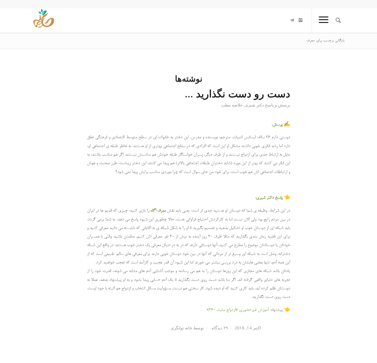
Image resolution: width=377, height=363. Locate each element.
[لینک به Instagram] (300, 20)
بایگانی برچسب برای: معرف (325, 41)
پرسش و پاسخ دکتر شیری (267, 105)
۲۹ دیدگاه (219, 327)
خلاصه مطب (232, 105)
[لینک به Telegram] (292, 20)
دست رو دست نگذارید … (237, 93)
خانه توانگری (181, 327)
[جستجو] (338, 20)
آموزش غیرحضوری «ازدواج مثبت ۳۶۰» (238, 310)
